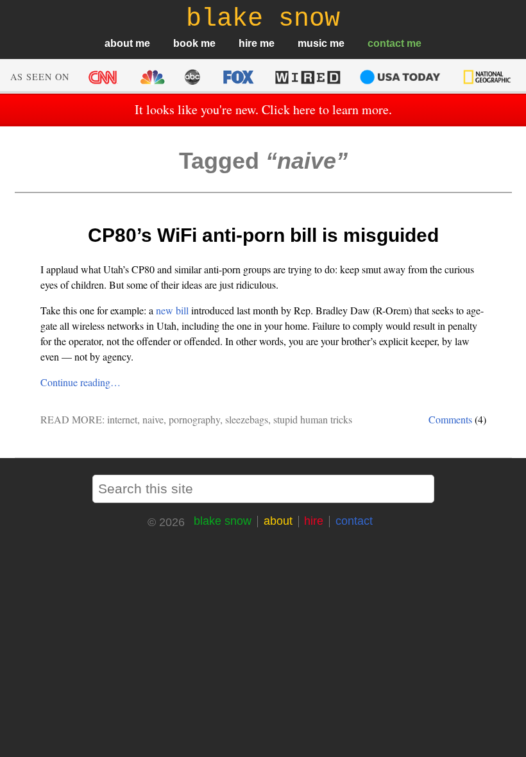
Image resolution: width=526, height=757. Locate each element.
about (119, 43)
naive (153, 419)
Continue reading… (80, 382)
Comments (450, 419)
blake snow (222, 521)
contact (386, 43)
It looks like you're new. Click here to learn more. (263, 109)
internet (122, 419)
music (312, 43)
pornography (194, 419)
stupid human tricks (312, 419)
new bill (172, 310)
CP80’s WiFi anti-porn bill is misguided (263, 235)
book (185, 43)
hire (248, 43)
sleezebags (246, 419)
